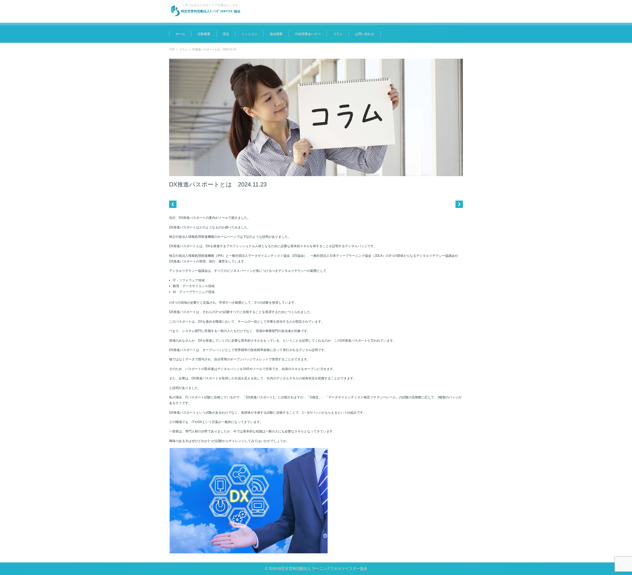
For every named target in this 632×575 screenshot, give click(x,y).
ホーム (180, 34)
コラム (338, 34)
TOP (172, 49)
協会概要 (276, 34)
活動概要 (204, 34)
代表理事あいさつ (308, 34)
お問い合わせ (364, 34)
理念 (226, 34)
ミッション (249, 34)
